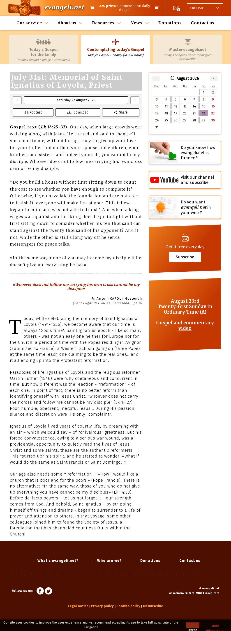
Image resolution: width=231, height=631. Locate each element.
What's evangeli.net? (57, 560)
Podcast (36, 112)
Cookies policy (128, 606)
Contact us (203, 22)
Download (81, 112)
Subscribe (185, 256)
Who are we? (109, 560)
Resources (103, 22)
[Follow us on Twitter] (48, 591)
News (136, 22)
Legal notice (78, 606)
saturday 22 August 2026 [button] (76, 100)
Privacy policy (102, 606)
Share (123, 112)
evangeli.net (64, 7)
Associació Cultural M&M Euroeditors (194, 593)
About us (67, 22)
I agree (192, 625)
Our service (29, 22)
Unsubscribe (153, 606)
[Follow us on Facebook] (40, 591)
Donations (170, 22)
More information (215, 626)
